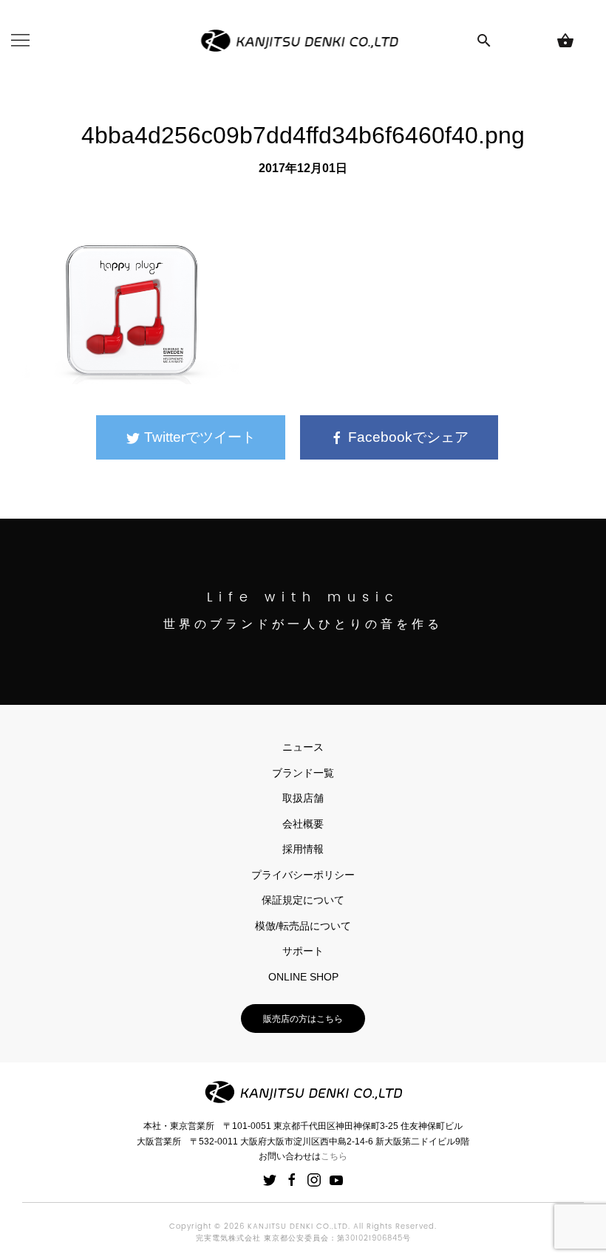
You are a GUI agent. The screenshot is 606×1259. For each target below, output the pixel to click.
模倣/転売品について (303, 926)
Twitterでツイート (198, 437)
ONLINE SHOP (303, 977)
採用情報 (303, 849)
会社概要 (303, 824)
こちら (334, 1156)
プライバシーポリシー (303, 875)
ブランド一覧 (303, 773)
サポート (303, 951)
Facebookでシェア (406, 437)
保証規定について (303, 900)
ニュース (303, 747)
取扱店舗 (303, 798)
